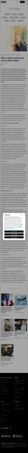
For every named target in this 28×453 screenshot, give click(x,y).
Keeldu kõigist (14, 231)
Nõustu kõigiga (14, 234)
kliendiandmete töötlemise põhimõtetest (13, 227)
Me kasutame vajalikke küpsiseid (11, 217)
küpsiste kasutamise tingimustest (13, 226)
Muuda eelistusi (14, 237)
